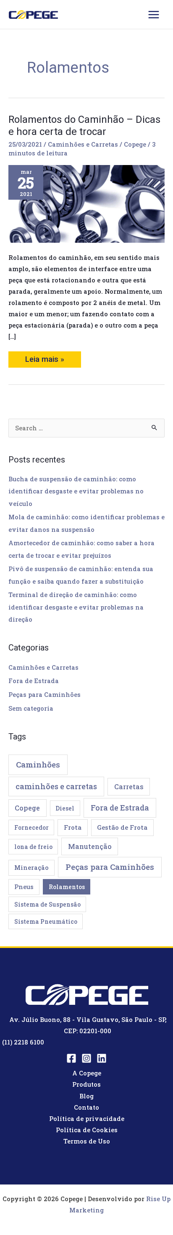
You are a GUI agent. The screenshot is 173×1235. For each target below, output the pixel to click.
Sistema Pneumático (45, 921)
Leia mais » (46, 357)
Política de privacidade (86, 1119)
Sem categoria (30, 708)
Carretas (129, 786)
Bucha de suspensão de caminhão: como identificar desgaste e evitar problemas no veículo (76, 491)
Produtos (86, 1084)
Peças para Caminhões (44, 695)
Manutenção (90, 846)
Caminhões (38, 764)
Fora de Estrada (33, 681)
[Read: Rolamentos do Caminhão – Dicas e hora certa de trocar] (86, 203)
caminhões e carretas (56, 786)
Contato (86, 1107)
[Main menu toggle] (154, 14)
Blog (86, 1096)
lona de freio (33, 847)
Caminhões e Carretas (83, 144)
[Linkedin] (102, 1058)
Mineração (31, 868)
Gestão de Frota (122, 827)
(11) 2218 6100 (23, 1042)
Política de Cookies (87, 1130)
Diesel (64, 808)
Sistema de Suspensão (47, 904)
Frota (72, 827)
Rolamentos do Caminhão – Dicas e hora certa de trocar (84, 125)
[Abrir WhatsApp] (152, 1214)
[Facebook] (71, 1058)
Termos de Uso (86, 1141)
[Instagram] (86, 1058)
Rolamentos (67, 887)
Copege (27, 807)
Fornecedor (31, 827)
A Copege (86, 1073)
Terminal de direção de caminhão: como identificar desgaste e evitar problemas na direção (76, 607)
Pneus (24, 887)
